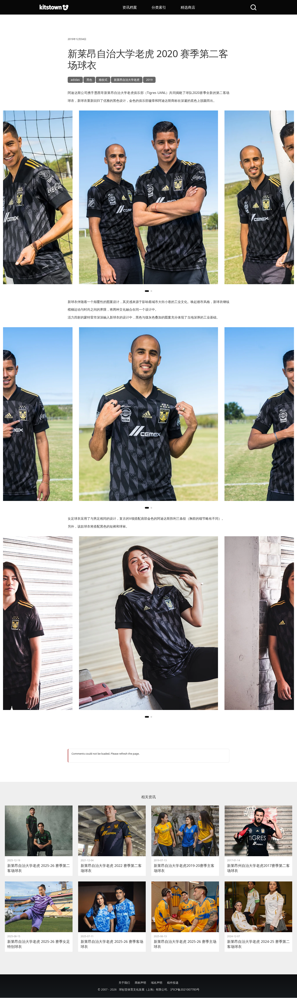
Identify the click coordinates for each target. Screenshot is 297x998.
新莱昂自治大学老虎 (126, 80)
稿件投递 (172, 982)
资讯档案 (129, 7)
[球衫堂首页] (53, 7)
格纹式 (103, 80)
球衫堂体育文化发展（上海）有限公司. (143, 989)
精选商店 (188, 7)
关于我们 (124, 982)
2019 (149, 80)
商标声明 (140, 982)
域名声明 (156, 982)
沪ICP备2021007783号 (184, 989)
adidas (75, 80)
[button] (147, 291)
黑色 (89, 80)
